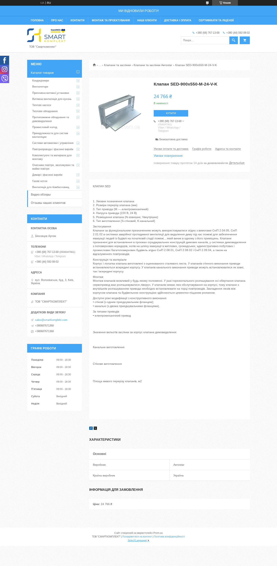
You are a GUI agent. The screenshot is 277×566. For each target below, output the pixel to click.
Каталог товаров (42, 72)
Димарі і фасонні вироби (47, 174)
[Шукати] (233, 40)
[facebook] (91, 428)
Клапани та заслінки (117, 65)
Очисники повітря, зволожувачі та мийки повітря (53, 167)
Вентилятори (40, 86)
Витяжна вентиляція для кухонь (52, 99)
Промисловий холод (44, 127)
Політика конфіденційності (169, 536)
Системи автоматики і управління (52, 142)
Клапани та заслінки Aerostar (153, 65)
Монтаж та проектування (111, 20)
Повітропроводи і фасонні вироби (52, 149)
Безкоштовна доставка (173, 139)
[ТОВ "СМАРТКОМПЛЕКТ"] (46, 35)
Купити (171, 113)
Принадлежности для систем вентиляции (50, 135)
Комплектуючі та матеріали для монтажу (52, 157)
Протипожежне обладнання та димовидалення (50, 119)
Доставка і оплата (177, 20)
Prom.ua (158, 533)
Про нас (57, 20)
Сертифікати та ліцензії (216, 20)
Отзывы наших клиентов (48, 202)
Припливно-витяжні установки (50, 92)
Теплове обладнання (45, 111)
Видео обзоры (41, 194)
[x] (95, 428)
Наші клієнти (147, 20)
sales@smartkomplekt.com (51, 319)
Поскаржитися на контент (137, 536)
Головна (37, 20)
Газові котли (39, 181)
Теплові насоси (41, 105)
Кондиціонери (40, 80)
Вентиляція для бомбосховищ (50, 187)
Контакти (77, 20)
